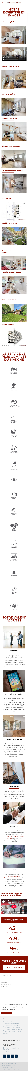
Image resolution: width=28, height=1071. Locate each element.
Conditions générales (17, 1070)
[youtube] (12, 1056)
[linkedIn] (8, 1056)
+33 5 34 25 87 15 (9, 1051)
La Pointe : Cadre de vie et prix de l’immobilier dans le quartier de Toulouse (12, 1031)
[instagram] (16, 1056)
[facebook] (4, 1056)
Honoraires (6, 1037)
